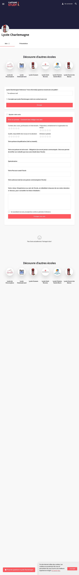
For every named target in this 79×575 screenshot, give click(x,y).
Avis (7, 43)
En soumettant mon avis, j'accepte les (31, 212)
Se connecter (69, 4)
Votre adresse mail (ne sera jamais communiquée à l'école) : (27, 180)
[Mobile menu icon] (3, 4)
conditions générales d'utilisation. (41, 212)
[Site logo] (14, 3)
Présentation (23, 43)
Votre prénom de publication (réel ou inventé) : (23, 141)
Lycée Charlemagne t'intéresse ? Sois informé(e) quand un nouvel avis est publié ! (32, 90)
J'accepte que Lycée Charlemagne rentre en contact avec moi (27, 99)
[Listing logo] (5, 28)
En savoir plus (56, 570)
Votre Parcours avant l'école (17, 170)
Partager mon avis (39, 216)
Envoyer (39, 105)
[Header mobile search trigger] (76, 4)
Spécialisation (12, 161)
